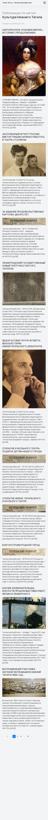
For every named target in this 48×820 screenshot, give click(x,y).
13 (28, 736)
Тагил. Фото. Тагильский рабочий (16, 3)
